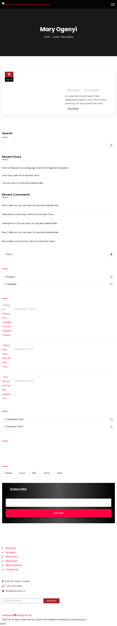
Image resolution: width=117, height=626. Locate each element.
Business (59, 276)
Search (7, 133)
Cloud (22, 473)
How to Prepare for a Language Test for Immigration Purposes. (83, 80)
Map (34, 473)
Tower (46, 473)
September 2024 (59, 419)
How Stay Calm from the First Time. (21, 175)
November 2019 (59, 426)
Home (47, 36)
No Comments (92, 90)
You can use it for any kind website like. (22, 182)
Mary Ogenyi (73, 90)
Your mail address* (15, 496)
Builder (8, 473)
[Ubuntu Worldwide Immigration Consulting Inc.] (26, 4)
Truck (59, 473)
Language (59, 284)
